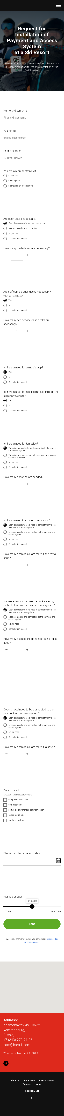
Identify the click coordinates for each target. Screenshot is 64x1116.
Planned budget (12, 896)
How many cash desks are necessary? (26, 248)
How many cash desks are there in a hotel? (29, 747)
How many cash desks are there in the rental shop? (29, 556)
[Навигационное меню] (58, 5)
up (31, 1097)
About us (14, 1080)
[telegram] (6, 1063)
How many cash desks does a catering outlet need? (30, 640)
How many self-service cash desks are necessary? (26, 322)
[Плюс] (27, 255)
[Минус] (6, 255)
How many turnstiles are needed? (23, 477)
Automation (29, 1080)
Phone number (12, 150)
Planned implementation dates (21, 853)
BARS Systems (46, 1080)
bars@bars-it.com (16, 1045)
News (38, 1084)
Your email (9, 130)
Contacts (27, 1084)
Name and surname (15, 110)
